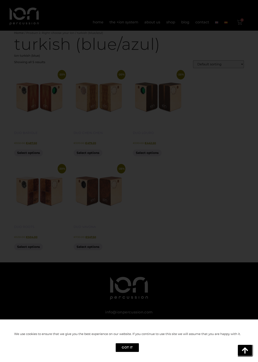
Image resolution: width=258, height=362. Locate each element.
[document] (129, 181)
